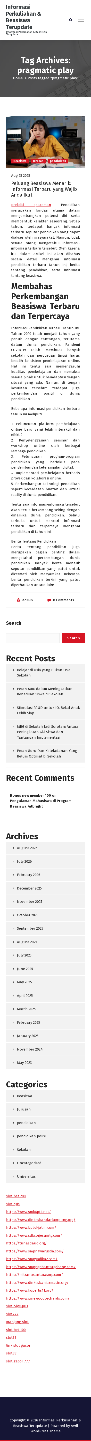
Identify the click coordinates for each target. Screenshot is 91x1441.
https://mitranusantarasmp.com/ (34, 1274)
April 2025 (25, 995)
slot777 (12, 1314)
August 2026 (27, 848)
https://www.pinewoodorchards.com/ (38, 1298)
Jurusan (38, 161)
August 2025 (27, 942)
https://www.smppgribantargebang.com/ (41, 1267)
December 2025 (29, 888)
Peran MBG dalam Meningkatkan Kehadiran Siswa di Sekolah (45, 692)
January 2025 (28, 1036)
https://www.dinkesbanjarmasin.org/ (37, 1282)
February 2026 (28, 875)
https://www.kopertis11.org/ (29, 1290)
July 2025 (24, 955)
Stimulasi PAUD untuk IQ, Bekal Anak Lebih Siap (48, 710)
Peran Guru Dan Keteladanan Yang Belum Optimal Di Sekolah (47, 753)
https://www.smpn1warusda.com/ (35, 1251)
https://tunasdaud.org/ (26, 1243)
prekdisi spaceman (31, 205)
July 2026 (24, 861)
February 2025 (28, 1022)
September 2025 (30, 928)
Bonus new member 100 (30, 795)
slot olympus (17, 1306)
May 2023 (24, 1062)
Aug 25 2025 (20, 175)
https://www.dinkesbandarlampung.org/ (40, 1220)
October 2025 (27, 915)
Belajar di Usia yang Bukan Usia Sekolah (44, 673)
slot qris (13, 1204)
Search (13, 623)
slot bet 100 (16, 1330)
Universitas (26, 1176)
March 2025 (26, 1009)
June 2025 (25, 969)
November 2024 (30, 1049)
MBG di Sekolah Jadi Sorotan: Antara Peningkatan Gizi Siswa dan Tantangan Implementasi (47, 732)
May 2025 (24, 982)
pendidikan (58, 161)
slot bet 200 (16, 1196)
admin (27, 600)
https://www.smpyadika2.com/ (32, 1259)
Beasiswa (19, 161)
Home (18, 78)
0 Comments (63, 600)
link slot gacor (18, 1345)
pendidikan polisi (31, 1136)
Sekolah (24, 1149)
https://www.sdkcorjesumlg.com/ (34, 1235)
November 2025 (29, 901)
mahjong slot (17, 1322)
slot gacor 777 (18, 1361)
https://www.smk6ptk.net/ (28, 1212)
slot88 (11, 1337)
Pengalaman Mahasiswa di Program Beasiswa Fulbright (40, 804)
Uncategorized (29, 1163)
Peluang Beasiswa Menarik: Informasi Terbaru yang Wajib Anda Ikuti (44, 189)
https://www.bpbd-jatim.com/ (31, 1227)
